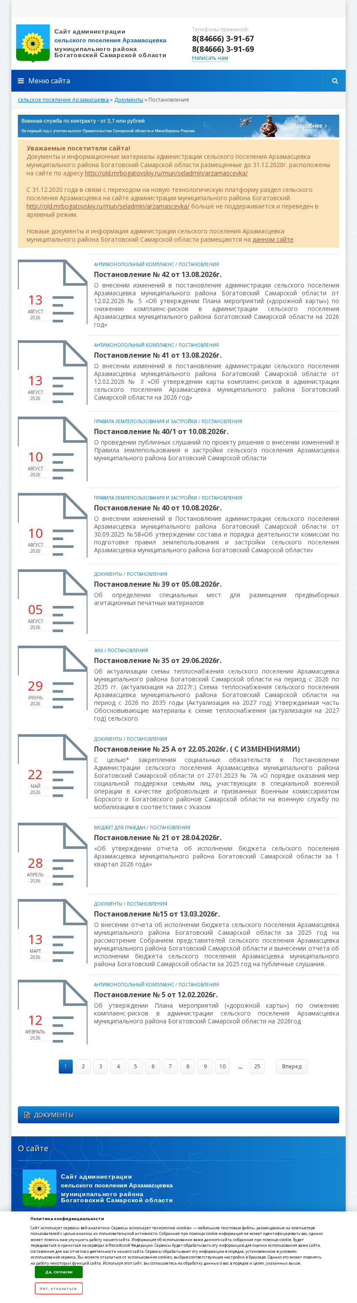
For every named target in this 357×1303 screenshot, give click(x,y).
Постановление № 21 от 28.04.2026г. (158, 837)
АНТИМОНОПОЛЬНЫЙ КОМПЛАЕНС (134, 264)
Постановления (198, 264)
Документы (108, 574)
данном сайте (273, 239)
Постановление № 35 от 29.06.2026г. (158, 660)
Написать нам (210, 58)
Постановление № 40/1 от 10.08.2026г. (161, 431)
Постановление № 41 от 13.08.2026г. (158, 355)
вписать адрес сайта (98, 43)
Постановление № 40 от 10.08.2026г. (158, 508)
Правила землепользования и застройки (145, 421)
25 (257, 1066)
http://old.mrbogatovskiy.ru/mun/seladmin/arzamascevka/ (166, 173)
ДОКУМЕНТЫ (54, 1115)
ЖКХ (98, 650)
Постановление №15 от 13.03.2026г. (157, 914)
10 (222, 1066)
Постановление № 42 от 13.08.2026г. (158, 274)
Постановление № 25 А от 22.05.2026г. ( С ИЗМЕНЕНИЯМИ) (197, 749)
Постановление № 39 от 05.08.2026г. (158, 584)
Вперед (291, 1066)
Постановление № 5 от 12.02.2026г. (156, 994)
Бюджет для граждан (119, 827)
